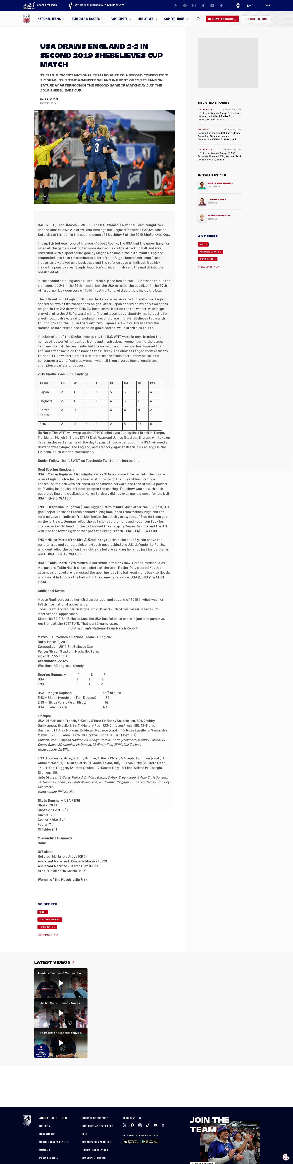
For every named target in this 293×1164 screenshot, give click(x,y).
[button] (198, 19)
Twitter (109, 460)
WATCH (65, 498)
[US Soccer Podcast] (163, 1125)
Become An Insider (222, 19)
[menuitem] (51, 19)
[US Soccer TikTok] (203, 5)
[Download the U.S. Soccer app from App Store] (131, 1141)
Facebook (93, 460)
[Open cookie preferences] (286, 1157)
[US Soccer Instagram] (194, 5)
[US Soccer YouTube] (212, 5)
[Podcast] (221, 5)
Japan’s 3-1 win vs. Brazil (123, 323)
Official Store (256, 19)
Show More (44, 935)
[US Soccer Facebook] (185, 5)
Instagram (130, 460)
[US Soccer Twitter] (176, 5)
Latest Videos (52, 962)
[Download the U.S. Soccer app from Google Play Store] (150, 1141)
